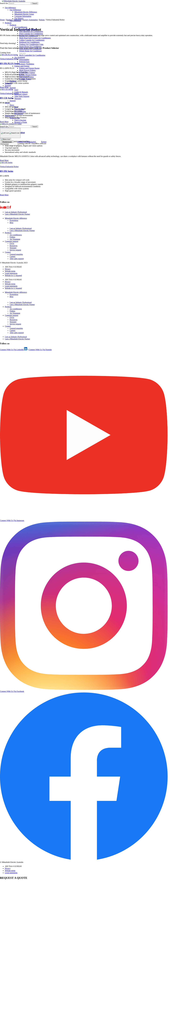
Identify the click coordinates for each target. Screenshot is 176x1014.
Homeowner (7, 142)
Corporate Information (22, 16)
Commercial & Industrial (26, 142)
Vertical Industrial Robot (9, 167)
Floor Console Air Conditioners (31, 34)
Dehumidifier (24, 60)
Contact (8, 252)
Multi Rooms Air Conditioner (30, 49)
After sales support (17, 259)
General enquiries (16, 254)
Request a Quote (20, 122)
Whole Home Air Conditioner (30, 51)
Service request (15, 250)
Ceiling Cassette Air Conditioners (31, 40)
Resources (13, 246)
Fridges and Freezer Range (29, 68)
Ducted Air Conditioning (28, 36)
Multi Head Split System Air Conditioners (35, 38)
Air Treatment (19, 57)
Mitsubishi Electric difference (16, 218)
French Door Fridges (27, 72)
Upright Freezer (25, 79)
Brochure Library (21, 94)
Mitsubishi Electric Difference (25, 12)
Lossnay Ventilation (26, 64)
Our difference (10, 8)
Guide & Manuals (21, 92)
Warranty (17, 98)
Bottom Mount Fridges (27, 75)
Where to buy (10, 116)
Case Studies (19, 109)
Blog (16, 107)
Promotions (18, 114)
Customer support (11, 241)
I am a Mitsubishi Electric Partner (17, 214)
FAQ (16, 90)
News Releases (20, 111)
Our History (18, 18)
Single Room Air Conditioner (30, 47)
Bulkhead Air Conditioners (29, 42)
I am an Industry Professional (16, 212)
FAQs (12, 243)
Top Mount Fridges (26, 77)
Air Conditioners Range (28, 29)
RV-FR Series (6, 171)
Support (8, 85)
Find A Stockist (20, 120)
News (7, 103)
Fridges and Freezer (21, 66)
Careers (12, 256)
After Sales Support (21, 96)
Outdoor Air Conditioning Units (31, 44)
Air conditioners (16, 235)
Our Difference (15, 10)
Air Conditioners (20, 27)
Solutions (8, 83)
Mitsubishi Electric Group (24, 14)
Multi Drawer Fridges (27, 70)
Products (8, 23)
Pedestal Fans (24, 62)
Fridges (12, 237)
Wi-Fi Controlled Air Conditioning (32, 55)
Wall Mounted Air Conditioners (31, 31)
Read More (4, 160)
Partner (43, 142)
